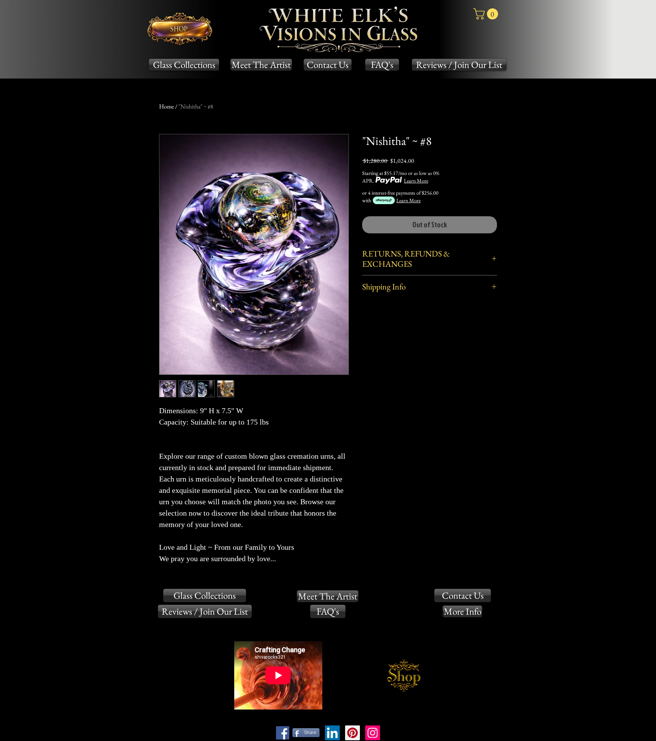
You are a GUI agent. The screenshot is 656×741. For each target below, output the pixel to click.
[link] (487, 13)
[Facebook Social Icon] (282, 732)
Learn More (416, 180)
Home (166, 106)
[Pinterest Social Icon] (352, 732)
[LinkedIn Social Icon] (332, 732)
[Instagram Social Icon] (372, 732)
